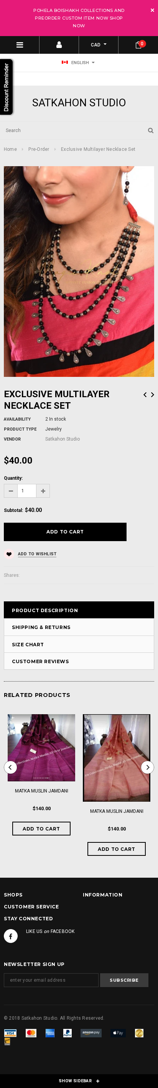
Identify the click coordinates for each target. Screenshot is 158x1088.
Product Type (20, 429)
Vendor (12, 439)
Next (152, 394)
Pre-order (38, 149)
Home (10, 149)
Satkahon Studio (79, 102)
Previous (144, 394)
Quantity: (13, 478)
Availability (17, 419)
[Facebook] (11, 936)
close (152, 10)
